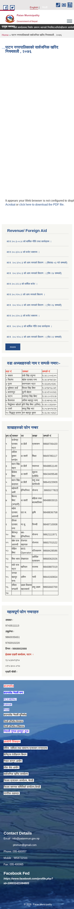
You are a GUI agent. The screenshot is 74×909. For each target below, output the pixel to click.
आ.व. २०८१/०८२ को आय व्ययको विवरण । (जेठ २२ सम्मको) (34, 336)
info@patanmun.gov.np (25, 838)
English (34, 7)
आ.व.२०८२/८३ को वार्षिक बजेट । (22, 283)
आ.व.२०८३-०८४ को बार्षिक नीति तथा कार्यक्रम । (29, 241)
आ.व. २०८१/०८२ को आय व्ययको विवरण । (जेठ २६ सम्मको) (34, 305)
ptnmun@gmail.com (25, 844)
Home (5, 34)
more (13, 346)
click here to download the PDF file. (41, 204)
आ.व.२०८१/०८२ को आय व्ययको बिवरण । (26, 294)
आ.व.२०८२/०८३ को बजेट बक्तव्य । (23, 315)
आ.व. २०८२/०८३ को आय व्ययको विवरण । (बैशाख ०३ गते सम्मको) (37, 262)
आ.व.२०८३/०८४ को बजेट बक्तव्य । (23, 251)
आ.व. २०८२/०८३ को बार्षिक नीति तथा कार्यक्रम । (29, 326)
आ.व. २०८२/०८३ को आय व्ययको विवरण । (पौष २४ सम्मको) (34, 273)
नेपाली (44, 7)
